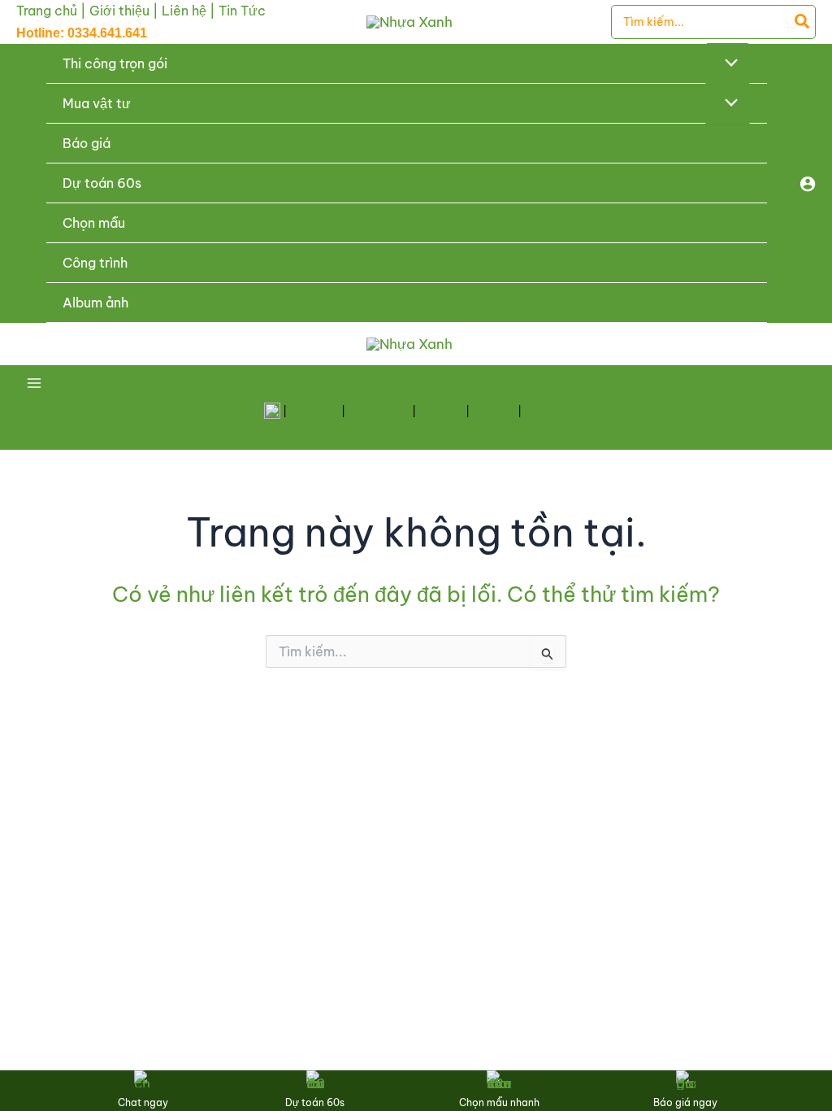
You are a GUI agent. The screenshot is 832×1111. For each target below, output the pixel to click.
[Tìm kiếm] (802, 22)
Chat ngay (143, 1102)
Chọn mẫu (94, 223)
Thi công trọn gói (115, 63)
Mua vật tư (97, 103)
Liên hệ (184, 10)
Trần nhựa (314, 411)
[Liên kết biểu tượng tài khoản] (808, 184)
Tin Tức (242, 10)
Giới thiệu (119, 10)
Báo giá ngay (685, 1102)
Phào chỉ (546, 411)
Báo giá (86, 143)
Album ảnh (95, 302)
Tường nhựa (379, 411)
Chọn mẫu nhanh (499, 1102)
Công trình (95, 263)
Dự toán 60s (102, 183)
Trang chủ (46, 10)
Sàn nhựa (442, 411)
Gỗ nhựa (493, 411)
